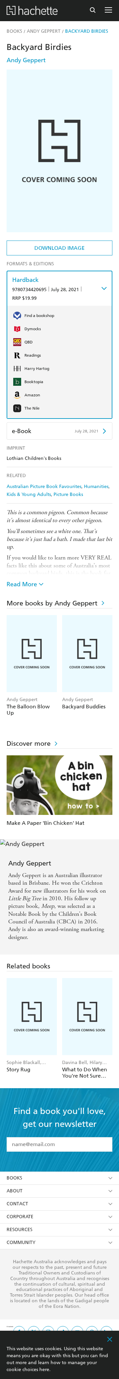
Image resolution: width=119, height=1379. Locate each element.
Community (21, 1242)
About (14, 1191)
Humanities (96, 486)
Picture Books (68, 494)
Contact (17, 1204)
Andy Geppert (26, 60)
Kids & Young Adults (29, 494)
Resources (19, 1229)
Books (14, 1178)
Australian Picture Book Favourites (44, 486)
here (44, 1369)
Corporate (20, 1217)
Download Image (59, 248)
